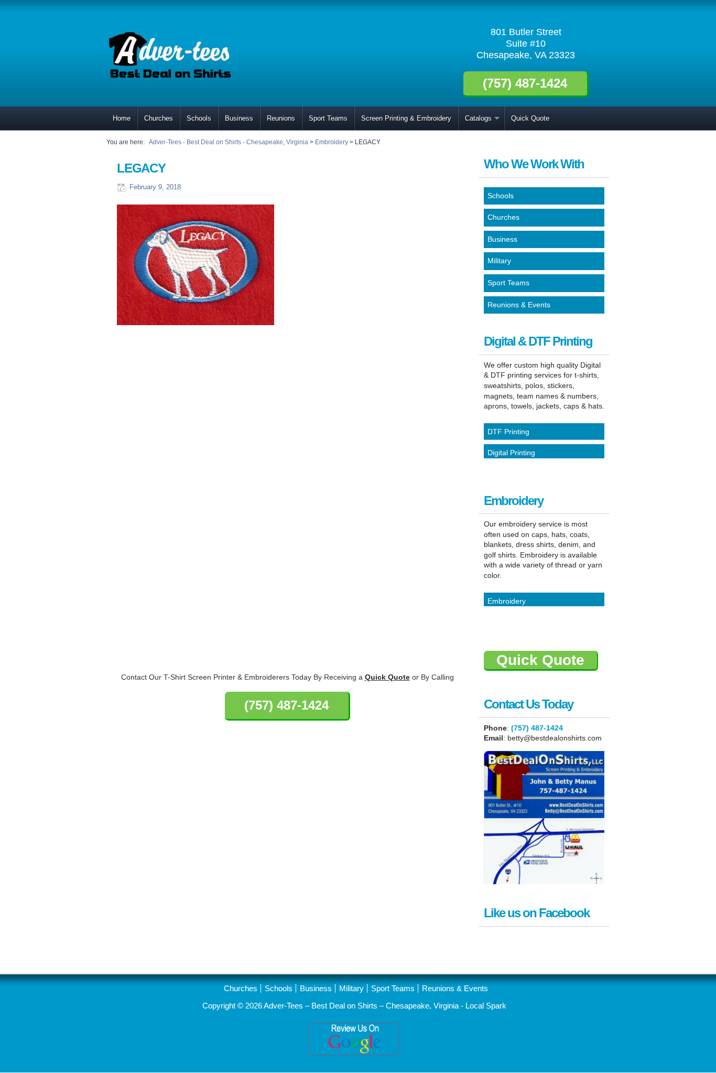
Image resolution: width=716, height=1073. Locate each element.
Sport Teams (328, 118)
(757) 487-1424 (537, 728)
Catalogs (478, 118)
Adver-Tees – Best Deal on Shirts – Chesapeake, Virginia (362, 1005)
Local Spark (485, 1005)
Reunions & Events (455, 988)
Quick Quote (530, 118)
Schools (199, 118)
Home (122, 118)
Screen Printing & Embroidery (406, 118)
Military (351, 988)
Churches (158, 118)
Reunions (281, 118)
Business (239, 118)
